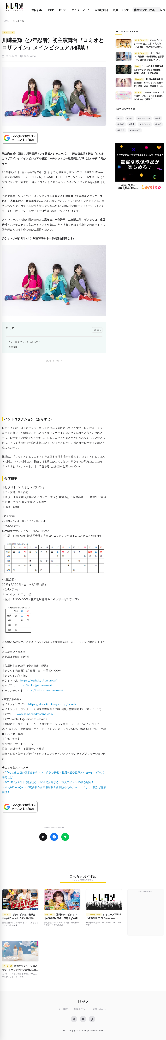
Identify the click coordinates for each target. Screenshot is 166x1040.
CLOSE (97, 330)
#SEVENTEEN (144, 118)
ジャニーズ (8, 32)
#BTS (129, 118)
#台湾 (157, 118)
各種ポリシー (81, 1009)
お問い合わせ (100, 1009)
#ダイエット (145, 124)
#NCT (158, 124)
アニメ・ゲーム (81, 10)
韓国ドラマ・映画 (144, 10)
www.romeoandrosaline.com (35, 714)
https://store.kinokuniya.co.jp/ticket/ (52, 704)
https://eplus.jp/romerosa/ (35, 685)
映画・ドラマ (121, 10)
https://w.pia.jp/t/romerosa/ (38, 680)
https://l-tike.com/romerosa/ (44, 690)
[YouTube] (83, 1019)
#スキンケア (135, 130)
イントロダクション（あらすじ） (25, 341)
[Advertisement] (54, 392)
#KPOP (120, 124)
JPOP (50, 10)
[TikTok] (92, 1019)
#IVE (119, 118)
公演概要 (12, 347)
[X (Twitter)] (74, 1019)
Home (5, 21)
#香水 (131, 124)
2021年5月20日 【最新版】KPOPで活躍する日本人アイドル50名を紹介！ (49, 782)
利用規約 (63, 1009)
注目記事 (36, 10)
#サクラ (120, 130)
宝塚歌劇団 (101, 10)
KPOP (62, 10)
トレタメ (83, 1001)
